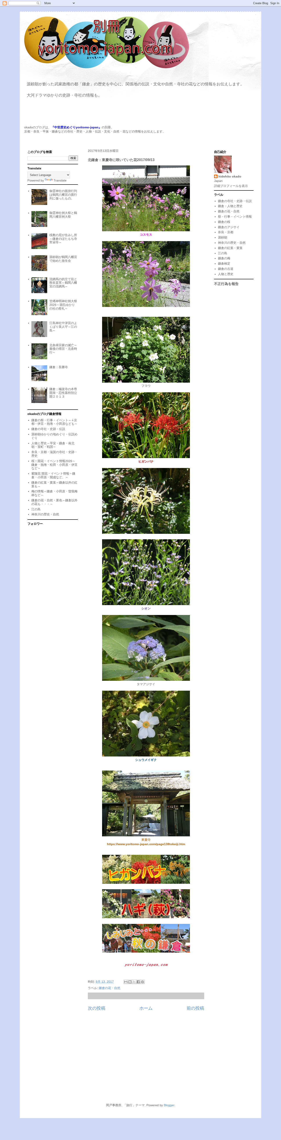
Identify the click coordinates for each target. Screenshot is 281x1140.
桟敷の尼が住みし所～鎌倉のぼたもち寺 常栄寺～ (63, 238)
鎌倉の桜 (224, 222)
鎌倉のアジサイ (229, 227)
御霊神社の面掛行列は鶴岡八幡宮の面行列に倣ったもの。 (63, 194)
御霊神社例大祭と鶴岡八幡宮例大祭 (63, 214)
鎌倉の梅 (224, 258)
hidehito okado (229, 176)
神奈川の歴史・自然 (45, 514)
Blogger (169, 1105)
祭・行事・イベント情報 (235, 216)
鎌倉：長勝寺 (58, 367)
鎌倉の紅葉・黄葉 (230, 248)
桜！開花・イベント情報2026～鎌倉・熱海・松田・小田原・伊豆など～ (54, 464)
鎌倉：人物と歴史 (230, 206)
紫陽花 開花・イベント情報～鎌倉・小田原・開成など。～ (53, 475)
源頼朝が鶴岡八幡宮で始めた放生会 (63, 258)
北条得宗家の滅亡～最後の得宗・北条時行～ (63, 348)
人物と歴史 (225, 274)
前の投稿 (195, 1008)
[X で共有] (134, 982)
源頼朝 (222, 237)
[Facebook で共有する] (138, 982)
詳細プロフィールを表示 (231, 186)
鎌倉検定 (224, 263)
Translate (60, 180)
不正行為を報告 (226, 284)
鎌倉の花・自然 (109, 988)
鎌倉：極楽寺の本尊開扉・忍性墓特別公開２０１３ (63, 392)
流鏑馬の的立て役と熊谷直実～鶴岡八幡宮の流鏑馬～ (63, 282)
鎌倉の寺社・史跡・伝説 (48, 429)
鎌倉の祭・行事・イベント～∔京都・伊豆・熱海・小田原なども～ (54, 422)
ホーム (146, 1008)
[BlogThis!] (130, 982)
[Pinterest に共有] (142, 982)
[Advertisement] (140, 1059)
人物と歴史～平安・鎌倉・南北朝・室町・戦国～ (52, 445)
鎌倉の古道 (225, 269)
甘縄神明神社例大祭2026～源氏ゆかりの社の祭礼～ (63, 304)
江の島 (36, 509)
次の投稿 (96, 1008)
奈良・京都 (225, 232)
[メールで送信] (126, 982)
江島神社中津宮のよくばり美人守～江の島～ (63, 326)
